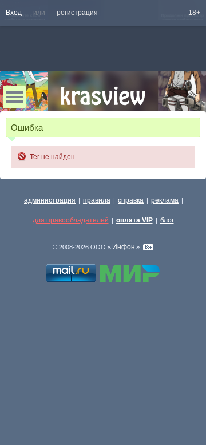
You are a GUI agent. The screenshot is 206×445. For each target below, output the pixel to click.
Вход (14, 13)
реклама (165, 200)
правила (96, 200)
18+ (194, 13)
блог (167, 220)
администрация (50, 200)
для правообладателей (71, 220)
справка (131, 200)
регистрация (77, 13)
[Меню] (14, 97)
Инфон (123, 247)
